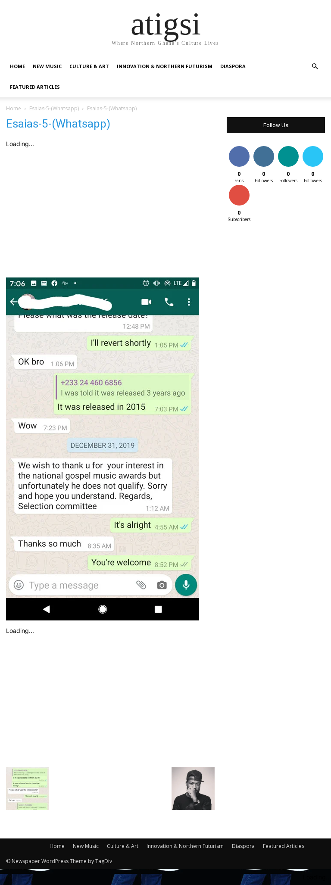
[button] (314, 66)
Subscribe (240, 186)
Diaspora (233, 66)
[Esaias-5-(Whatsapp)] (102, 618)
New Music (47, 66)
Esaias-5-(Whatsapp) (54, 108)
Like (239, 147)
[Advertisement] (110, 213)
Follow (263, 147)
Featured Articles (35, 87)
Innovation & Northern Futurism (164, 66)
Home (17, 66)
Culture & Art (89, 66)
